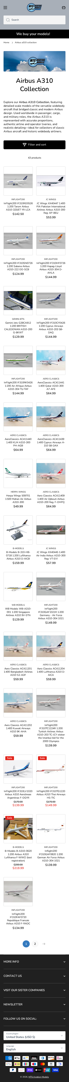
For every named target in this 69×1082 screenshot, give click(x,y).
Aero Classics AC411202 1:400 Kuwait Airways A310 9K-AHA (18, 728)
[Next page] (43, 943)
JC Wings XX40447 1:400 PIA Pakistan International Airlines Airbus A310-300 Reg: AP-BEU (50, 208)
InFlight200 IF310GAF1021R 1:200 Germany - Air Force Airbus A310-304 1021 (51, 613)
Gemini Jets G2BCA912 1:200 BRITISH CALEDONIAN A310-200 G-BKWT (18, 327)
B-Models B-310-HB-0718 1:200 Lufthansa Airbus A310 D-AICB (18, 555)
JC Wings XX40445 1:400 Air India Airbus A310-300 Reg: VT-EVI (50, 555)
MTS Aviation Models (38, 1076)
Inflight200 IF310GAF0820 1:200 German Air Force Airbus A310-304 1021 (51, 855)
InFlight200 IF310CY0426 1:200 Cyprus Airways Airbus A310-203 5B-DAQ (51, 327)
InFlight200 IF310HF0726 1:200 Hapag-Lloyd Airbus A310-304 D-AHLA (50, 268)
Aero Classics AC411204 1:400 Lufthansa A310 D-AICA (51, 672)
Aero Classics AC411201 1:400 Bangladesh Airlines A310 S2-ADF (18, 672)
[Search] (7, 20)
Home (6, 42)
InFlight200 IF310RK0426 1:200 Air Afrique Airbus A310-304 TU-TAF (18, 386)
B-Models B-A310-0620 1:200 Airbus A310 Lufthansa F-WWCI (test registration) (18, 855)
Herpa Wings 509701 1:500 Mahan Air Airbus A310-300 (18, 499)
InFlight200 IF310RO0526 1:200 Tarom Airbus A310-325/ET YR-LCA (18, 206)
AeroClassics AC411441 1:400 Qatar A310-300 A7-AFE (51, 386)
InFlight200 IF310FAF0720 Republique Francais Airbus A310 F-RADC (18, 919)
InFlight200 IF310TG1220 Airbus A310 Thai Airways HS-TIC (50, 794)
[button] (63, 7)
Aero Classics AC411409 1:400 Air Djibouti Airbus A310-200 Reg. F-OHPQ (51, 499)
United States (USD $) (20, 1037)
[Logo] (34, 7)
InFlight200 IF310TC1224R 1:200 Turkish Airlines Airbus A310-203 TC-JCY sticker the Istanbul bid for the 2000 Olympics (51, 733)
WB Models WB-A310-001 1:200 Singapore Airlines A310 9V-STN (18, 612)
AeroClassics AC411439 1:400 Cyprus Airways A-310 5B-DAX (51, 442)
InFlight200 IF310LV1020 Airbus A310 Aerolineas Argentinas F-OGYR (18, 794)
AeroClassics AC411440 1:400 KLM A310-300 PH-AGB (18, 442)
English (11, 1049)
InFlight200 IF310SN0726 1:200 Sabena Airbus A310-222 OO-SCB (18, 266)
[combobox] (34, 20)
